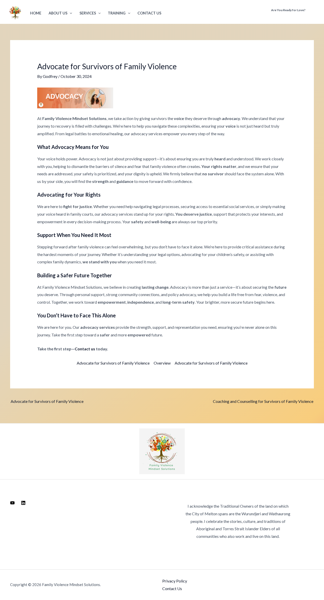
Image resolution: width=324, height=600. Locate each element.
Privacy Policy (174, 580)
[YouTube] (12, 503)
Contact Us (149, 13)
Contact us (85, 348)
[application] (69, 13)
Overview (162, 363)
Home (35, 13)
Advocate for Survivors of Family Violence (113, 363)
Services (87, 13)
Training (117, 13)
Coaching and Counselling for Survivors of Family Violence (263, 401)
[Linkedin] (23, 503)
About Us (58, 13)
